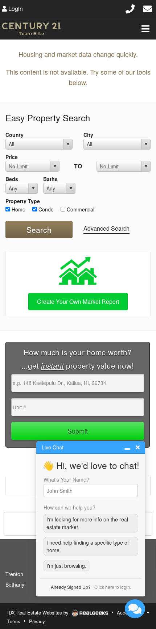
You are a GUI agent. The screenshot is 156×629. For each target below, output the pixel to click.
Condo (45, 209)
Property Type (22, 201)
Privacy (37, 621)
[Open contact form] (147, 8)
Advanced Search (106, 228)
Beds (11, 179)
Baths (50, 179)
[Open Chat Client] (135, 608)
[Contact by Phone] (130, 8)
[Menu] (145, 28)
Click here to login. (112, 587)
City (88, 134)
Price (11, 156)
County (14, 134)
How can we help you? (69, 507)
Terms (13, 621)
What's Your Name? (66, 479)
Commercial (79, 209)
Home (17, 209)
